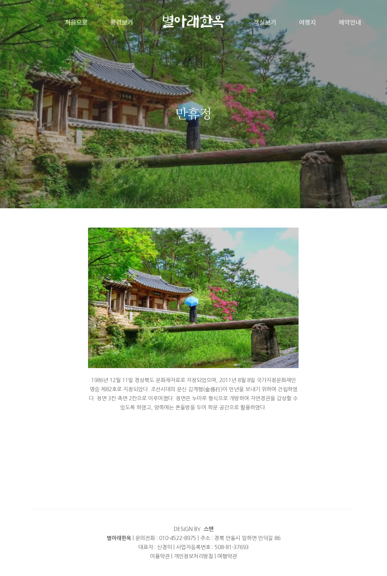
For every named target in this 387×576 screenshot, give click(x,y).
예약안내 (350, 22)
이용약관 (160, 556)
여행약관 (227, 556)
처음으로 (76, 22)
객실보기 (265, 22)
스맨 (209, 529)
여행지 (307, 22)
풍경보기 (121, 22)
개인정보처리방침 (193, 556)
